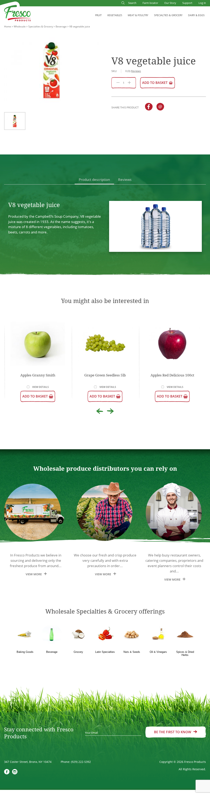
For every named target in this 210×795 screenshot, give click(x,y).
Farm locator (150, 3)
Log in (202, 3)
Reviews (124, 179)
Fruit (98, 15)
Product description (94, 179)
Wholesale (20, 26)
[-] (118, 83)
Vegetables (114, 15)
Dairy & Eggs (196, 15)
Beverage (61, 26)
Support (187, 3)
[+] (129, 83)
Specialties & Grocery (168, 15)
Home (7, 26)
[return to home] (17, 13)
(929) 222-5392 (81, 762)
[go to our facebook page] (6, 772)
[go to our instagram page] (14, 772)
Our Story (170, 3)
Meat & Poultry (138, 15)
